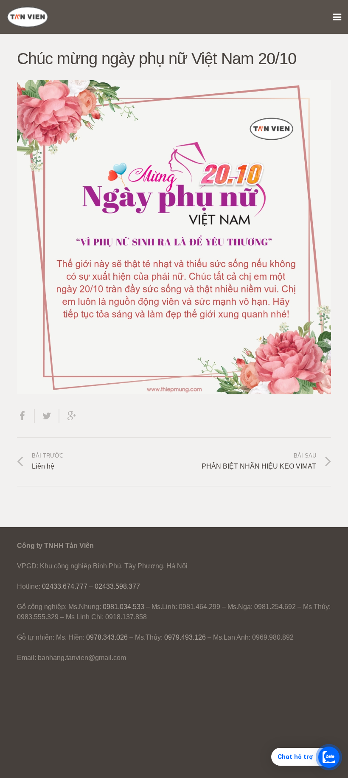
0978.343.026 (107, 637)
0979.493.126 (185, 637)
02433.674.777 (64, 586)
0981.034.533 (123, 606)
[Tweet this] (47, 416)
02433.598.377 (117, 586)
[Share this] (26, 416)
